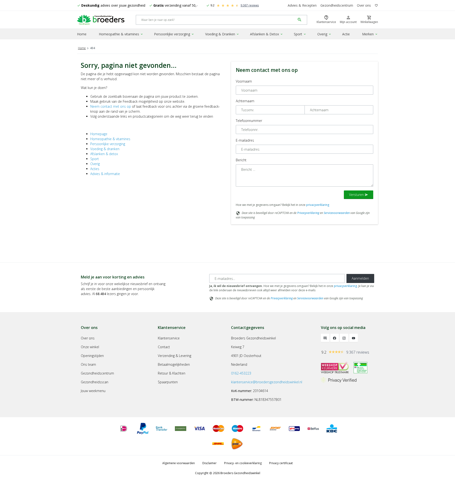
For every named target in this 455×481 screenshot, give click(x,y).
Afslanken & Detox (266, 34)
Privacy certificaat (281, 463)
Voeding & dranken (104, 149)
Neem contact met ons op (110, 106)
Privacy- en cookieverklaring (243, 463)
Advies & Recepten (302, 5)
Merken (370, 34)
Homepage (98, 134)
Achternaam (245, 101)
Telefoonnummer (249, 120)
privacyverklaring (317, 205)
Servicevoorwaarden (337, 213)
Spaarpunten (168, 382)
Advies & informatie (105, 173)
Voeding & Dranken (222, 34)
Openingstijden (92, 355)
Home (81, 34)
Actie (346, 34)
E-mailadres (245, 140)
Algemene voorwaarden (178, 463)
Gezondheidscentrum (336, 5)
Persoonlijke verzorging (174, 34)
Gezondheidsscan (94, 382)
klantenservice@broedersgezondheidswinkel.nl (266, 382)
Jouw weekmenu (93, 390)
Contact (164, 347)
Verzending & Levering (174, 355)
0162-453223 (241, 373)
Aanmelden (360, 278)
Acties (94, 168)
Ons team (88, 364)
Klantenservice (169, 338)
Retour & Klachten (171, 373)
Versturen (358, 194)
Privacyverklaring (308, 213)
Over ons (364, 5)
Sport (300, 34)
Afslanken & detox (104, 154)
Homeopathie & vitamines (121, 34)
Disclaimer (209, 463)
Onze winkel (90, 347)
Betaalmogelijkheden (174, 364)
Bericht (241, 160)
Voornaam (244, 81)
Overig (324, 34)
